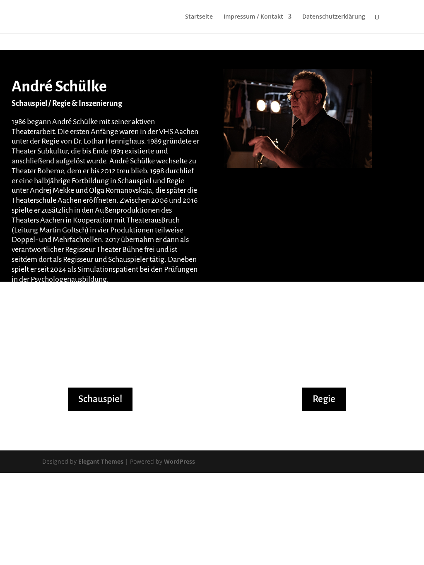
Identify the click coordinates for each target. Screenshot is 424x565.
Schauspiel (100, 399)
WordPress (179, 461)
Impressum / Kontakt (253, 17)
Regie (324, 399)
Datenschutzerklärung (333, 17)
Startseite (199, 17)
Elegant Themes (100, 461)
